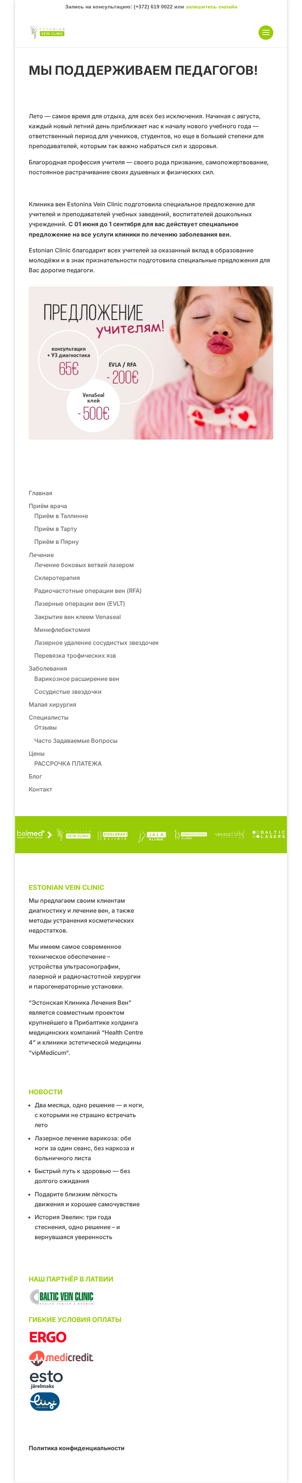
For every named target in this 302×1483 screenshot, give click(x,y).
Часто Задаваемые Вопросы (75, 740)
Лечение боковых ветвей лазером (84, 565)
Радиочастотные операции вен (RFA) (88, 590)
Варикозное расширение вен (76, 678)
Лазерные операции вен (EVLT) (79, 603)
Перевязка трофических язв (75, 655)
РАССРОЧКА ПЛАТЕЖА (68, 763)
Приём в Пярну (56, 541)
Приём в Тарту (55, 528)
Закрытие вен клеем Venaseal (77, 616)
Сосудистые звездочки (68, 691)
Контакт (40, 789)
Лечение (41, 555)
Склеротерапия (57, 577)
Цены (37, 753)
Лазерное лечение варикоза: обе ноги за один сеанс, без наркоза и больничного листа (84, 1148)
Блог (35, 776)
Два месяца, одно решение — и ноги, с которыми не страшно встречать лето (89, 1115)
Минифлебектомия (62, 629)
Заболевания (48, 668)
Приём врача (48, 506)
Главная (40, 493)
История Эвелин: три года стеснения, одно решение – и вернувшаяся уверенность (77, 1227)
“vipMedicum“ (49, 1052)
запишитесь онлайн (211, 7)
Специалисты (49, 717)
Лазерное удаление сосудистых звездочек (96, 642)
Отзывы (45, 727)
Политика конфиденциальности (76, 1448)
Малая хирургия (52, 704)
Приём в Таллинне (61, 516)
